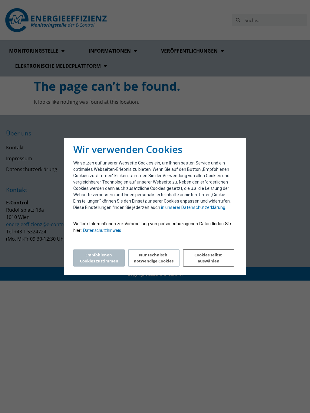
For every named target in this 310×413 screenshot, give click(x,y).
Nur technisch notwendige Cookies (153, 258)
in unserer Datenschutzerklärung (193, 207)
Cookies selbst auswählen (208, 258)
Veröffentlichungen (189, 50)
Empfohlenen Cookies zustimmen (99, 258)
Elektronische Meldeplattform (58, 66)
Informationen (110, 50)
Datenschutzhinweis (102, 230)
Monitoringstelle (33, 50)
